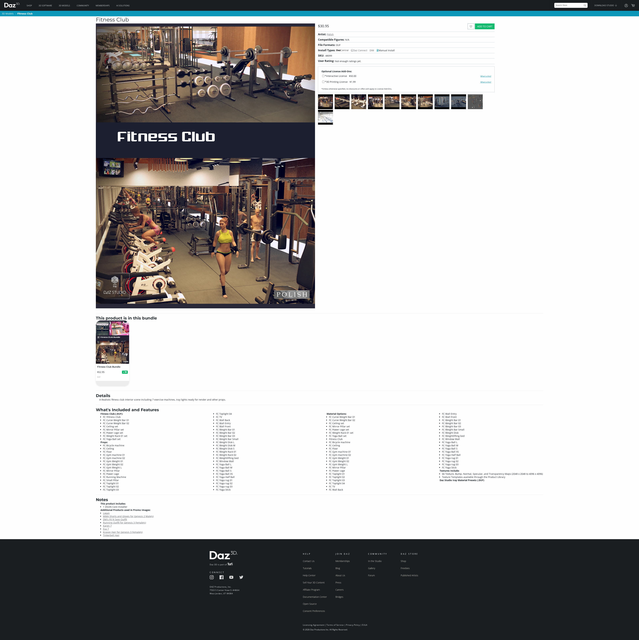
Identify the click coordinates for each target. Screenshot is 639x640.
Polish (330, 34)
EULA (364, 625)
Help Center (309, 575)
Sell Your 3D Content (314, 582)
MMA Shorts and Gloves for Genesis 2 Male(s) (128, 516)
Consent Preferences (314, 611)
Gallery (371, 568)
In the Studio (375, 561)
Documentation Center (315, 596)
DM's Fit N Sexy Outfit (115, 519)
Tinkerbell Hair (111, 535)
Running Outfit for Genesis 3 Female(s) (124, 522)
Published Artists (409, 575)
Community (83, 5)
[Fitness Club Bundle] (112, 342)
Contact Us (309, 561)
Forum (371, 575)
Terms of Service (335, 625)
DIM (372, 50)
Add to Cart (484, 26)
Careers (339, 589)
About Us (340, 575)
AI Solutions (123, 5)
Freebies (405, 568)
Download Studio (604, 5)
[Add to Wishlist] (471, 26)
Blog (337, 568)
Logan (106, 513)
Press (338, 582)
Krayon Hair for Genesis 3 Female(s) (123, 532)
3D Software (45, 5)
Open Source (310, 603)
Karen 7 (107, 525)
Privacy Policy (353, 625)
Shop (29, 5)
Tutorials (307, 568)
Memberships (103, 5)
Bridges (339, 596)
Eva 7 (106, 529)
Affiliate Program (311, 589)
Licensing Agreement (313, 625)
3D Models (64, 5)
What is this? (485, 76)
